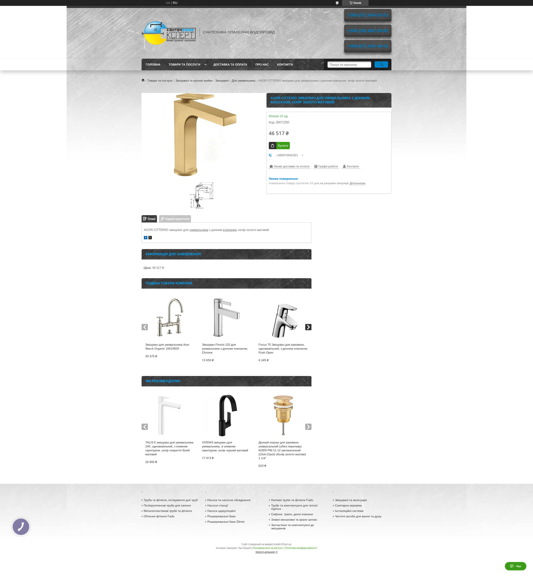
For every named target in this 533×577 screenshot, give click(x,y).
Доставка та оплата (230, 64)
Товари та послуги (184, 64)
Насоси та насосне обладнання (228, 500)
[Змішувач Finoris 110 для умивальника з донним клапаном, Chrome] (226, 318)
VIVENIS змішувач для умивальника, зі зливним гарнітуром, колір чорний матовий (225, 446)
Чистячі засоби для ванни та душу (358, 516)
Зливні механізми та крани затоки (294, 519)
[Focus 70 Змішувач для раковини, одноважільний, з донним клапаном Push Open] (283, 318)
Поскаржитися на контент (268, 548)
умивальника (198, 230)
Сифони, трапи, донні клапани (292, 514)
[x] (150, 238)
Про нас (262, 64)
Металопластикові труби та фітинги (168, 510)
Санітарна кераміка (348, 505)
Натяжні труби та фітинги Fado (292, 500)
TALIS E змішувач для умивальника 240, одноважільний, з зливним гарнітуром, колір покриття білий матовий (169, 448)
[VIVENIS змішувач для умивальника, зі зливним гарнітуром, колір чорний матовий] (226, 415)
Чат (518, 566)
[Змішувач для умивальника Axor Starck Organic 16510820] (169, 318)
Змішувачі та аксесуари (351, 500)
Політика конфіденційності (301, 548)
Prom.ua (286, 544)
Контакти (285, 64)
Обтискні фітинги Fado (159, 516)
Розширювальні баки (221, 516)
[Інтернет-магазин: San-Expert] (169, 32)
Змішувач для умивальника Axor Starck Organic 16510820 (167, 346)
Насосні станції (217, 505)
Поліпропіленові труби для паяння (167, 505)
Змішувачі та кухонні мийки (194, 80)
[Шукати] (381, 64)
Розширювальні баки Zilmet (225, 521)
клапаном (230, 230)
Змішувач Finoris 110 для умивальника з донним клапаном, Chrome (225, 348)
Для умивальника (243, 80)
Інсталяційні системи (349, 510)
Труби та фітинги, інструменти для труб (171, 500)
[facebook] (145, 238)
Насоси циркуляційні (221, 510)
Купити (283, 145)
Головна (153, 64)
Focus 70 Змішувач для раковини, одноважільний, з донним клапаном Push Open (283, 348)
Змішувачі (222, 80)
